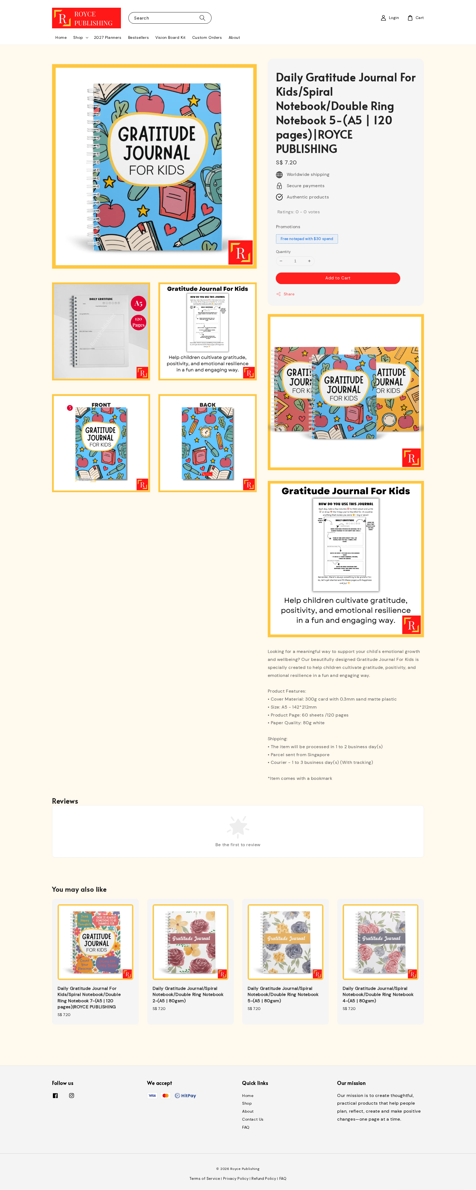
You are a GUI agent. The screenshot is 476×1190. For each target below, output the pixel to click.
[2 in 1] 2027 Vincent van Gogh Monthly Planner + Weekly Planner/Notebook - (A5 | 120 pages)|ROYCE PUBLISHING (438, 1185)
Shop (78, 37)
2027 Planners (107, 37)
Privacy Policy (236, 1178)
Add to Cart (338, 278)
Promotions (288, 227)
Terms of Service (205, 1178)
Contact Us (253, 1119)
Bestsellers (138, 37)
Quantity (283, 251)
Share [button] (289, 294)
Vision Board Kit (170, 37)
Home (61, 37)
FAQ (246, 1127)
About (234, 37)
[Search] (202, 17)
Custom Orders (207, 37)
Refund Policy (263, 1178)
